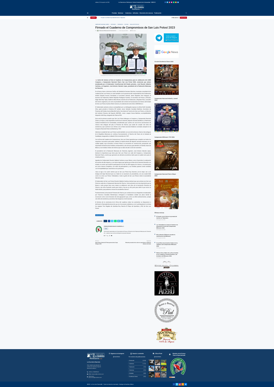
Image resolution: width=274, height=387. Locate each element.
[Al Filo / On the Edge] (151, 375)
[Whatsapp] (173, 2)
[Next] (99, 18)
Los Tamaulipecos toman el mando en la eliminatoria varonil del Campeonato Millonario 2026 (167, 226)
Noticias (120, 13)
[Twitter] (167, 2)
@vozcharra (116, 356)
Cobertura (128, 13)
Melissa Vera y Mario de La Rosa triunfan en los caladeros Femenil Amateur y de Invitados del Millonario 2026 (167, 254)
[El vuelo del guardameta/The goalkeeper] (164, 362)
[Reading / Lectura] (157, 368)
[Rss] (176, 2)
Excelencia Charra (137, 376)
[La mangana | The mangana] (157, 375)
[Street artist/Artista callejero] (164, 375)
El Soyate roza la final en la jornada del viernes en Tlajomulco (113, 17)
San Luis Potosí (99, 215)
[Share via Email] (122, 221)
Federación (157, 13)
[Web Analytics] (172, 377)
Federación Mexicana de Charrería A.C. (114, 226)
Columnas (137, 370)
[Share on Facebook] (109, 221)
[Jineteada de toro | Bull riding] (157, 362)
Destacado (137, 360)
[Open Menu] (87, 13)
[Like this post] (105, 221)
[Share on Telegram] (118, 221)
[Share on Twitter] (112, 221)
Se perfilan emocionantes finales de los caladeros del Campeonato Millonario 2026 (167, 244)
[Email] (178, 2)
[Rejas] (151, 362)
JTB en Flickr (158, 353)
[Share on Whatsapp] (115, 221)
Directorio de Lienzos (146, 13)
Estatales (137, 373)
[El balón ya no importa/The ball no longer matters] (164, 368)
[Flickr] (171, 2)
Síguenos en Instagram (117, 353)
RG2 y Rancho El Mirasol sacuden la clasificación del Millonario (165, 235)
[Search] (186, 13)
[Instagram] (169, 2)
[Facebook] (165, 2)
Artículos (135, 13)
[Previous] (98, 18)
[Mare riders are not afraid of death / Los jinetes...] (151, 368)
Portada (114, 13)
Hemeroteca (183, 17)
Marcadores (175, 17)
